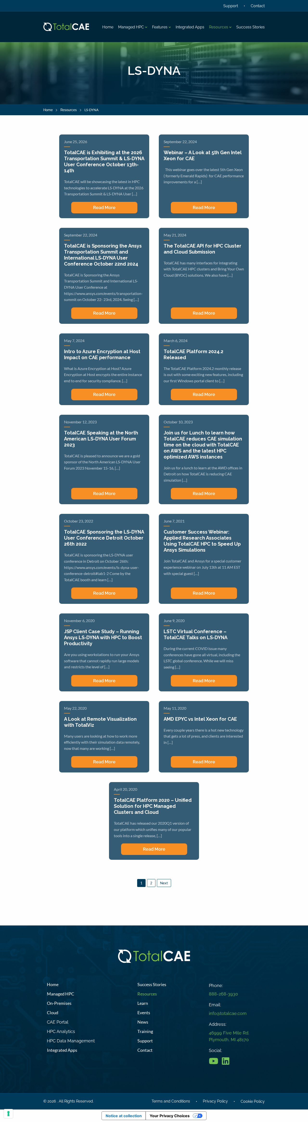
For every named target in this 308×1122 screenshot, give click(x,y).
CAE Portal (57, 1022)
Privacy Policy (215, 1101)
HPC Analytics (61, 1031)
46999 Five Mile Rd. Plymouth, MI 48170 (229, 1036)
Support (230, 6)
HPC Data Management (71, 1040)
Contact (258, 6)
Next (164, 883)
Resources (68, 110)
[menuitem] (108, 27)
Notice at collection (124, 1115)
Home (48, 110)
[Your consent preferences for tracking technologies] (8, 1113)
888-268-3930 (223, 993)
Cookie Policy (253, 1101)
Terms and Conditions (171, 1101)
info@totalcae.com (228, 1013)
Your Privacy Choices (170, 1115)
